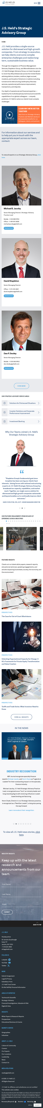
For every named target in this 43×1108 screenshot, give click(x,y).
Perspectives (6, 1019)
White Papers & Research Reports (13, 1016)
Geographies (6, 1032)
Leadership (5, 1057)
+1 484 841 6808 (14, 221)
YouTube (5, 963)
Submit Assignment (8, 976)
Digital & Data (6, 1006)
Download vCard (9, 228)
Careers (4, 1048)
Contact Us (5, 1062)
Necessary (8, 1101)
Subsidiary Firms (7, 982)
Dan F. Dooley (10, 354)
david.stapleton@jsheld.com (13, 291)
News (3, 1060)
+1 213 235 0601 (14, 289)
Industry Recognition (21, 771)
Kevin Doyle (26, 779)
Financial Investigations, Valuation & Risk (15, 1003)
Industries (5, 1035)
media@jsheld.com (8, 1073)
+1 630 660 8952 (14, 361)
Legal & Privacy (7, 979)
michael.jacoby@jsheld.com (13, 224)
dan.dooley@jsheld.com (11, 364)
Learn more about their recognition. (21, 810)
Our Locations (6, 1054)
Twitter (4, 966)
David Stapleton (11, 281)
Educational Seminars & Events (12, 1022)
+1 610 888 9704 (14, 219)
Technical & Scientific (9, 997)
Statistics (20, 1101)
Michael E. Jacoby (12, 209)
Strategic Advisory (8, 1000)
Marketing (30, 1101)
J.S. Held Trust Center (9, 984)
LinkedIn (5, 960)
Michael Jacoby (13, 779)
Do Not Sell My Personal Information (13, 987)
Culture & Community (9, 1045)
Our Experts (5, 1051)
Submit (7, 912)
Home (4, 42)
